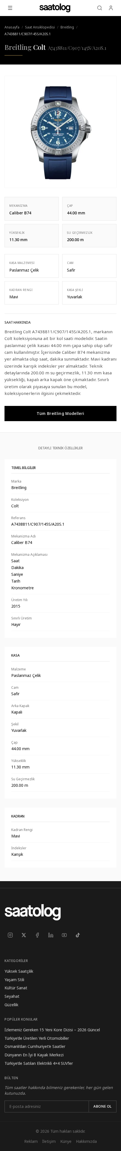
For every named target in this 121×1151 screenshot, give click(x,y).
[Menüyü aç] (10, 8)
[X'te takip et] (23, 935)
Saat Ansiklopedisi (40, 27)
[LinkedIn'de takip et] (50, 935)
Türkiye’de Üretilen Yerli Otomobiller (37, 1038)
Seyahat (12, 996)
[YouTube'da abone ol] (64, 935)
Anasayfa (12, 27)
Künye (65, 1141)
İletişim (49, 1141)
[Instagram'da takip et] (10, 935)
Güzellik (11, 1004)
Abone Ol (102, 1106)
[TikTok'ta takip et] (77, 935)
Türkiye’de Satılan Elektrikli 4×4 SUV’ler (39, 1063)
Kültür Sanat (16, 987)
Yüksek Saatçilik (19, 971)
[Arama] (99, 8)
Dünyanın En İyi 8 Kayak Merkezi (34, 1054)
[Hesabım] (110, 8)
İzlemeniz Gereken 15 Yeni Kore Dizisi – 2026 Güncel (52, 1029)
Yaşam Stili (14, 979)
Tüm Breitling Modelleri (60, 413)
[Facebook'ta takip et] (37, 935)
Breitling (67, 27)
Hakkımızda (86, 1141)
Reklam (31, 1141)
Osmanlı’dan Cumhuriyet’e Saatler (35, 1046)
